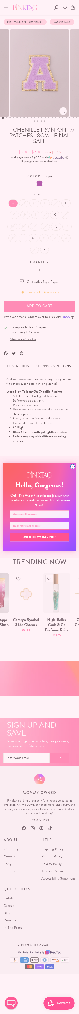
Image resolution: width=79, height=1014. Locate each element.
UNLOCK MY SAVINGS (39, 537)
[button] (11, 1003)
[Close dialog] (72, 466)
